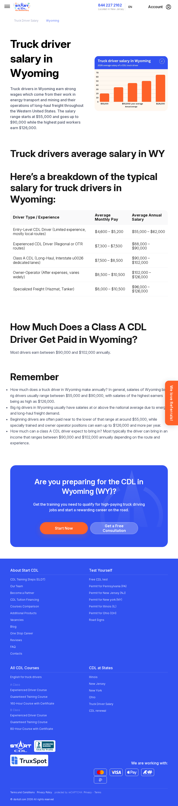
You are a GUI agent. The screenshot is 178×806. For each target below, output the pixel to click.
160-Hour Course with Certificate (32, 703)
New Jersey (97, 683)
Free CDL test (98, 579)
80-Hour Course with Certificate (31, 729)
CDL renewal (97, 710)
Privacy (88, 792)
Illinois (93, 677)
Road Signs (96, 620)
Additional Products (23, 613)
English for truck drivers (26, 677)
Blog (13, 626)
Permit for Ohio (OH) (102, 613)
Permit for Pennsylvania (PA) (108, 586)
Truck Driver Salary (26, 20)
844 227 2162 (110, 5)
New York (95, 690)
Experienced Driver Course (28, 690)
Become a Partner (22, 593)
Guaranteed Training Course (29, 696)
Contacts (16, 653)
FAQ (13, 647)
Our (16, 586)
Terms (97, 792)
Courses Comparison (24, 606)
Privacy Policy (44, 792)
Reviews (16, 640)
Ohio (92, 697)
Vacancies (17, 620)
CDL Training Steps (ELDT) (27, 579)
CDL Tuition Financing (24, 599)
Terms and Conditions (22, 792)
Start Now (64, 528)
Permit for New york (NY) (105, 599)
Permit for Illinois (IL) (102, 606)
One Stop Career (21, 633)
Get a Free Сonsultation (114, 528)
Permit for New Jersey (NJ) (107, 593)
